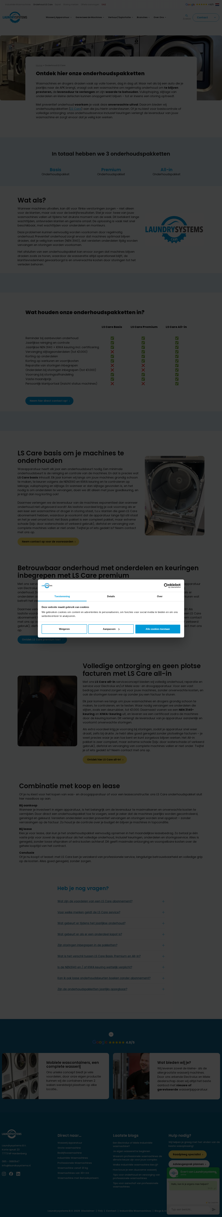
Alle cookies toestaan (158, 629)
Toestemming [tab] (62, 596)
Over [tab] (160, 596)
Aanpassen (109, 629)
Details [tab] (111, 596)
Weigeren (64, 629)
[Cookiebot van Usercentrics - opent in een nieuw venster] (166, 585)
